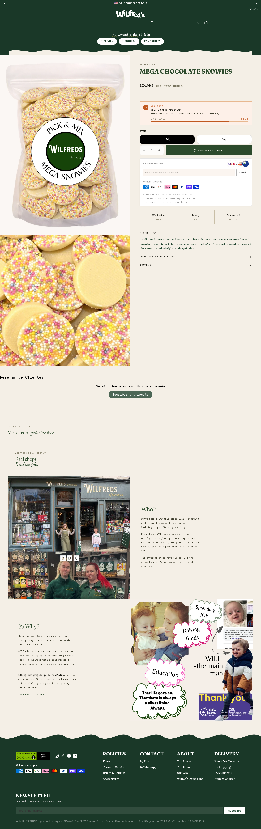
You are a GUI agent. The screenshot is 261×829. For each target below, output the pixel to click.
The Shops (184, 761)
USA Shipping (223, 773)
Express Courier (224, 778)
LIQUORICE (129, 41)
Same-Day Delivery (226, 761)
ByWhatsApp (148, 767)
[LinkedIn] (75, 756)
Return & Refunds (114, 773)
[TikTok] (63, 756)
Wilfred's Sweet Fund (190, 778)
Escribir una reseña (130, 395)
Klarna (107, 761)
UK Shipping (222, 767)
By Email (145, 761)
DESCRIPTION (148, 233)
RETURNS (145, 265)
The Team (183, 767)
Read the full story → (32, 694)
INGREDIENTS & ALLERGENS (157, 256)
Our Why (182, 773)
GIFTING (106, 41)
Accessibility (111, 778)
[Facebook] (69, 756)
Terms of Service (114, 767)
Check (242, 172)
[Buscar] (152, 22)
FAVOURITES (152, 41)
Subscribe (234, 810)
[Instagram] (57, 756)
